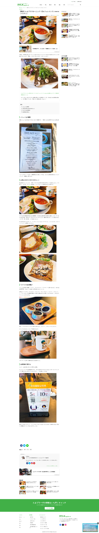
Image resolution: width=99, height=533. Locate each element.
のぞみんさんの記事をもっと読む (52, 465)
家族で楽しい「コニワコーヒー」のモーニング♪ (74, 19)
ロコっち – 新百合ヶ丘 (43, 526)
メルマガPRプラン (43, 520)
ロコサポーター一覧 (43, 524)
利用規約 (31, 522)
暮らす (50, 4)
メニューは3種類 (26, 106)
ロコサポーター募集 (43, 522)
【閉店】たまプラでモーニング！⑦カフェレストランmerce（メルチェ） (36, 7)
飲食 (24, 449)
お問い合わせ (79, 1)
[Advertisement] (39, 436)
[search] (80, 5)
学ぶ (46, 4)
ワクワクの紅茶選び (26, 110)
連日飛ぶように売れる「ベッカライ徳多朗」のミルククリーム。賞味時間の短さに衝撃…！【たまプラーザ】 (74, 15)
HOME (21, 7)
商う (64, 4)
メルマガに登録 (49, 508)
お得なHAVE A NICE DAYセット (29, 108)
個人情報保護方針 (33, 524)
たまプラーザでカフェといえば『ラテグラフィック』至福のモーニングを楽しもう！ (74, 25)
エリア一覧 (73, 1)
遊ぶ (59, 4)
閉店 (30, 449)
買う (55, 4)
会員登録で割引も (26, 111)
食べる (41, 4)
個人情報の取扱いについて (33, 527)
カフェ (28, 449)
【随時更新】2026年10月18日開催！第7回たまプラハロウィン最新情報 (74, 30)
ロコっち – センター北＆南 (44, 528)
